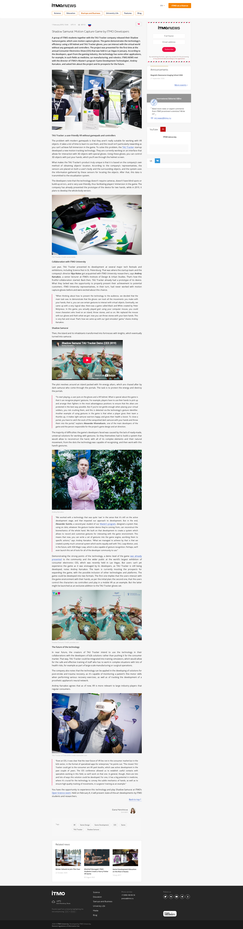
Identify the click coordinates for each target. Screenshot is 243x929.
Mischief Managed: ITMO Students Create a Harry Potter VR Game (96, 871)
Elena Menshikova (120, 810)
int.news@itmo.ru (162, 118)
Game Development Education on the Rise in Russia (124, 870)
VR (74, 825)
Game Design (85, 825)
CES (115, 825)
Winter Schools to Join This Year (68, 869)
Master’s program (108, 524)
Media (95, 910)
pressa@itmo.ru (128, 898)
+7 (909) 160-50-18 (128, 895)
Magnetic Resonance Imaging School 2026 (166, 75)
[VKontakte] (139, 24)
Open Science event (61, 793)
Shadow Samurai (93, 829)
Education (71, 13)
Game (123, 825)
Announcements (159, 69)
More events (180, 85)
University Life (112, 13)
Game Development (102, 825)
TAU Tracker (128, 147)
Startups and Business (90, 13)
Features (128, 13)
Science (57, 13)
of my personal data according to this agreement (169, 58)
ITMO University (169, 137)
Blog (139, 13)
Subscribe (169, 49)
